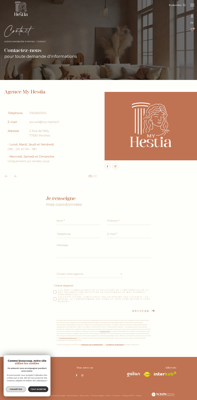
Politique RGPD (128, 396)
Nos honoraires (72, 396)
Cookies (138, 396)
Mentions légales (97, 396)
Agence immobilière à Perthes (19, 41)
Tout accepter (38, 389)
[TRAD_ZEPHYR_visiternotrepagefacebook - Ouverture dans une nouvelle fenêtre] (107, 166)
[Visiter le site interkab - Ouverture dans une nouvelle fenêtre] (165, 374)
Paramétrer (16, 389)
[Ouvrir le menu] (192, 5)
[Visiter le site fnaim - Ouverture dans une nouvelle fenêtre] (147, 374)
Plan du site (84, 396)
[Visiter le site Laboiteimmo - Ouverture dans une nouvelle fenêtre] (162, 395)
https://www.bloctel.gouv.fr (68, 338)
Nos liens (117, 396)
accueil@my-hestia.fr (44, 122)
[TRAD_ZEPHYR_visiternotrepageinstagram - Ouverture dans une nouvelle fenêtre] (115, 166)
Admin (109, 396)
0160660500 (37, 113)
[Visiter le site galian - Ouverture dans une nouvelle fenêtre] (133, 374)
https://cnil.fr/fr (105, 331)
